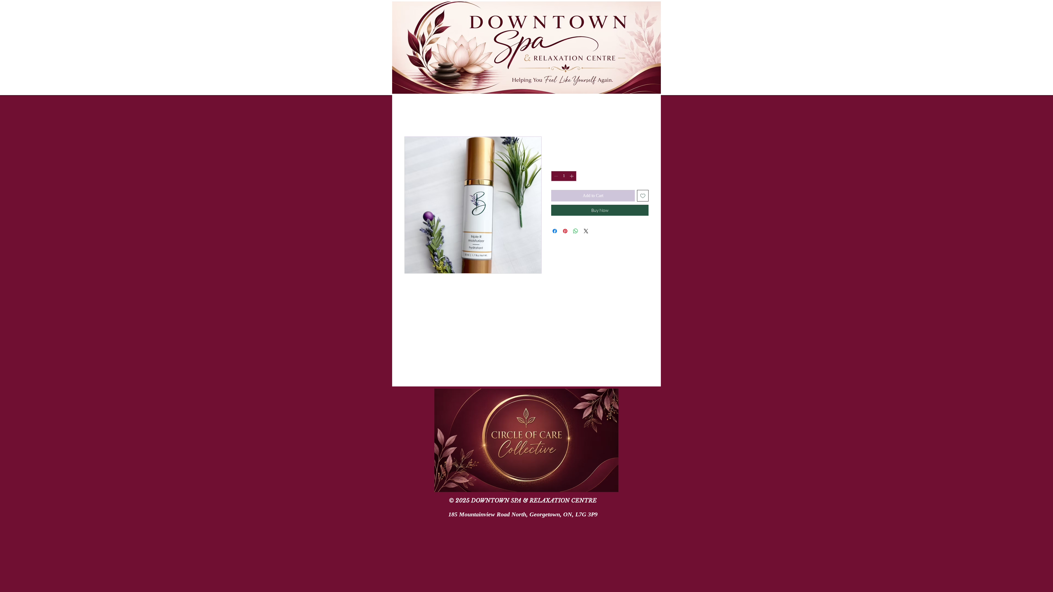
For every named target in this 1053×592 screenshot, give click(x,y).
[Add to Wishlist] (643, 195)
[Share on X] (586, 231)
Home (409, 116)
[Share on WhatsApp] (575, 231)
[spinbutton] (564, 176)
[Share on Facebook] (554, 231)
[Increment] (572, 176)
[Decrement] (555, 176)
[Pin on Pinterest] (565, 231)
